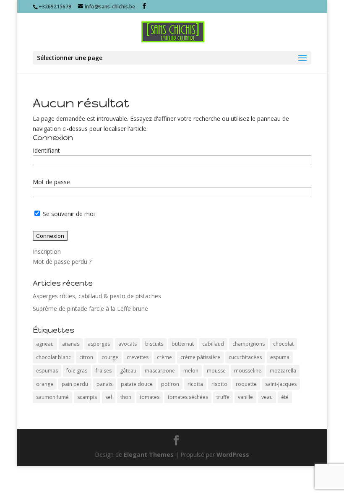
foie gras (76, 370)
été (285, 397)
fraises (104, 370)
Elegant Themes (149, 455)
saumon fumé (52, 397)
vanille (245, 397)
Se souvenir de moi (68, 214)
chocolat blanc (53, 357)
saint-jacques (281, 384)
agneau (45, 343)
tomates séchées (188, 397)
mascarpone (160, 370)
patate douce (137, 384)
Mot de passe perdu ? (62, 262)
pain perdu (75, 384)
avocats (127, 343)
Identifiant (46, 150)
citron (86, 357)
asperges (99, 343)
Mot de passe (51, 182)
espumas (47, 370)
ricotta (195, 384)
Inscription (47, 251)
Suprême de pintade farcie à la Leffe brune (90, 309)
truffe (222, 397)
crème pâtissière (200, 357)
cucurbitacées (245, 357)
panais (104, 384)
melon (190, 370)
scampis (87, 397)
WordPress (232, 455)
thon (125, 397)
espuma (279, 357)
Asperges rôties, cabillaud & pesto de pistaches (97, 296)
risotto (219, 384)
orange (44, 384)
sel (108, 397)
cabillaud (213, 343)
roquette (246, 384)
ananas (70, 343)
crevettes (138, 357)
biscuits (154, 343)
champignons (248, 343)
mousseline (247, 370)
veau (267, 397)
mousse (216, 370)
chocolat (283, 343)
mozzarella (283, 370)
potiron (170, 384)
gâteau (128, 370)
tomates (149, 397)
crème (164, 357)
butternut (183, 343)
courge (110, 357)
